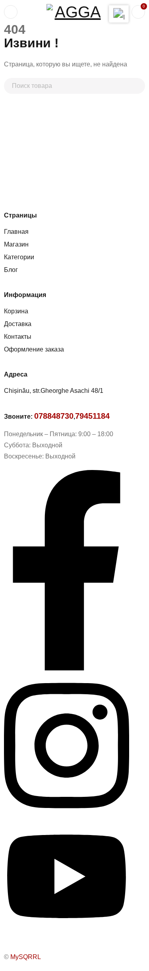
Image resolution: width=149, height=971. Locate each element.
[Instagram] (66, 815)
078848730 (54, 416)
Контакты (17, 336)
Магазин (16, 244)
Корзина (16, 311)
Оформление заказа (34, 349)
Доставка (17, 323)
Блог (11, 269)
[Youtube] (66, 929)
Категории (19, 257)
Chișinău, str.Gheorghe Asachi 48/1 (53, 390)
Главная (16, 231)
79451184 (92, 416)
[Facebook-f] (66, 668)
